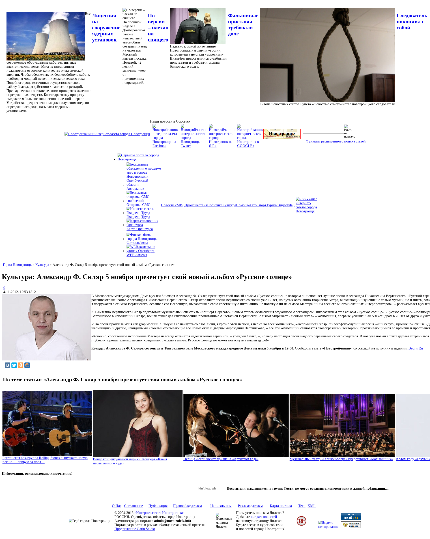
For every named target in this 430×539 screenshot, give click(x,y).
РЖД (291, 205)
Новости (167, 205)
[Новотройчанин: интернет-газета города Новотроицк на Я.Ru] (221, 146)
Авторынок (135, 188)
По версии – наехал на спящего (158, 28)
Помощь (242, 205)
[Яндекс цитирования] (328, 526)
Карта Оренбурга (140, 229)
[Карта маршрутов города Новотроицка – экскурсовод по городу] (282, 138)
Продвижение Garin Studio (134, 529)
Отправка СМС (138, 205)
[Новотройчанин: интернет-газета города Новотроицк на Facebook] (165, 146)
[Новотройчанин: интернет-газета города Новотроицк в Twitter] (193, 146)
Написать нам (221, 506)
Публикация (158, 506)
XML (311, 506)
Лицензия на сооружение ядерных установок (106, 28)
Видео (282, 205)
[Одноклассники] (20, 365)
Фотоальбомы (137, 243)
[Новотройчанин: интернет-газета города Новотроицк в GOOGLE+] (250, 146)
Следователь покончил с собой (412, 21)
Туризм (271, 205)
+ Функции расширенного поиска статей (334, 141)
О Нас (116, 506)
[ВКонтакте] (7, 365)
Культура (229, 205)
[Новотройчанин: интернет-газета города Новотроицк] (107, 134)
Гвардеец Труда (138, 217)
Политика (214, 205)
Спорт (261, 205)
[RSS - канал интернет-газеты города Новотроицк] (308, 211)
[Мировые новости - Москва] (351, 527)
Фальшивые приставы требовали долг (243, 25)
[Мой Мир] (27, 365)
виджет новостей (264, 517)
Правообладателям (187, 506)
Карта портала (281, 506)
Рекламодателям (250, 506)
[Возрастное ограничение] (301, 525)
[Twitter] (14, 365)
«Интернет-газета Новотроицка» (159, 513)
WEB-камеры (137, 255)
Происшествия (196, 205)
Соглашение (133, 506)
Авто (253, 205)
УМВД (179, 205)
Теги (301, 506)
